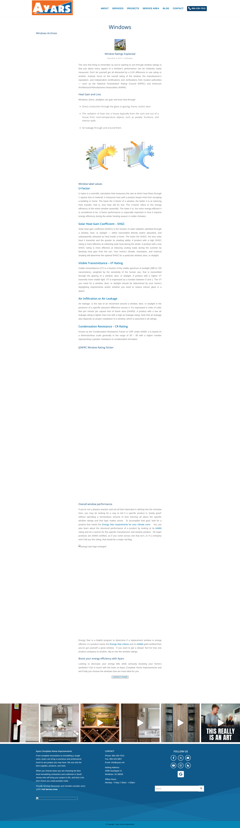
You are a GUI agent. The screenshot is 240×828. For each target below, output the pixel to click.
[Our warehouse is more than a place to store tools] (59, 723)
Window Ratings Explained (120, 54)
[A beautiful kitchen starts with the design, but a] (220, 723)
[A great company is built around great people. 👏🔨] (19, 723)
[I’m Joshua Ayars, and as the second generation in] (99, 723)
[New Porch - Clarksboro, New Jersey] (120, 44)
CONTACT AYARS (120, 677)
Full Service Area (50, 789)
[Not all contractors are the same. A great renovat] (140, 723)
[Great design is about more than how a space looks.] (180, 723)
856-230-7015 (118, 756)
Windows (129, 58)
